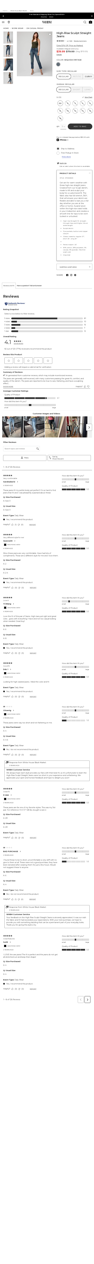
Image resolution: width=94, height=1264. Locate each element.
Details (59, 55)
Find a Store (66, 157)
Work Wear (18, 28)
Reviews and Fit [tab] (8, 286)
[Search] (84, 22)
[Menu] (3, 22)
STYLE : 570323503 (66, 178)
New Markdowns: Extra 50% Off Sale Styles (48, 14)
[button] (90, 21)
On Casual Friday (34, 28)
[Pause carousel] (91, 16)
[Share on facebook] (67, 275)
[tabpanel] (47, 646)
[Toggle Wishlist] (50, 34)
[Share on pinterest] (75, 275)
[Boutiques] (8, 22)
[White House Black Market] (47, 22)
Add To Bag (80, 126)
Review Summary (80, 41)
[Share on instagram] (71, 275)
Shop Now (44, 16)
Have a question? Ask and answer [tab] (29, 286)
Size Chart (88, 97)
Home (6, 28)
